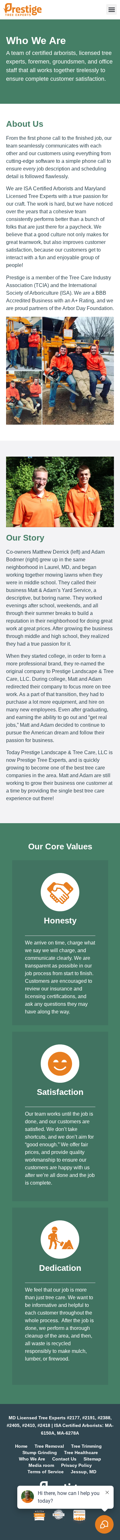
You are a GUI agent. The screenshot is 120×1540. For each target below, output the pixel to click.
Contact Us (64, 1458)
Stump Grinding (39, 1452)
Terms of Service (46, 1471)
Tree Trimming (86, 1446)
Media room (41, 1465)
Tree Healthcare (81, 1452)
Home (21, 1446)
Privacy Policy (76, 1465)
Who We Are (32, 1458)
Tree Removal (49, 1446)
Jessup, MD (83, 1471)
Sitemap (92, 1458)
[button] (111, 9)
